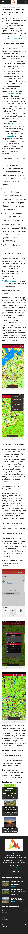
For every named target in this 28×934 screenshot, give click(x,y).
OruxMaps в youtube (10, 281)
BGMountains (15, 124)
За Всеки (13, 886)
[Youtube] (18, 871)
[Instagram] (14, 871)
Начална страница (6, 6)
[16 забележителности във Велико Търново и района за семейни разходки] (5, 883)
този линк (13, 94)
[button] (2, 2)
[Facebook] (9, 871)
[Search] (26, 2)
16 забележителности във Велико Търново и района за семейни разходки (17, 883)
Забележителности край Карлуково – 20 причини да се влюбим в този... (18, 891)
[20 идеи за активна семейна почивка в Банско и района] (5, 900)
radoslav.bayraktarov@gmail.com (14, 867)
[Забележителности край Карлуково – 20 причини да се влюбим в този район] (5, 891)
